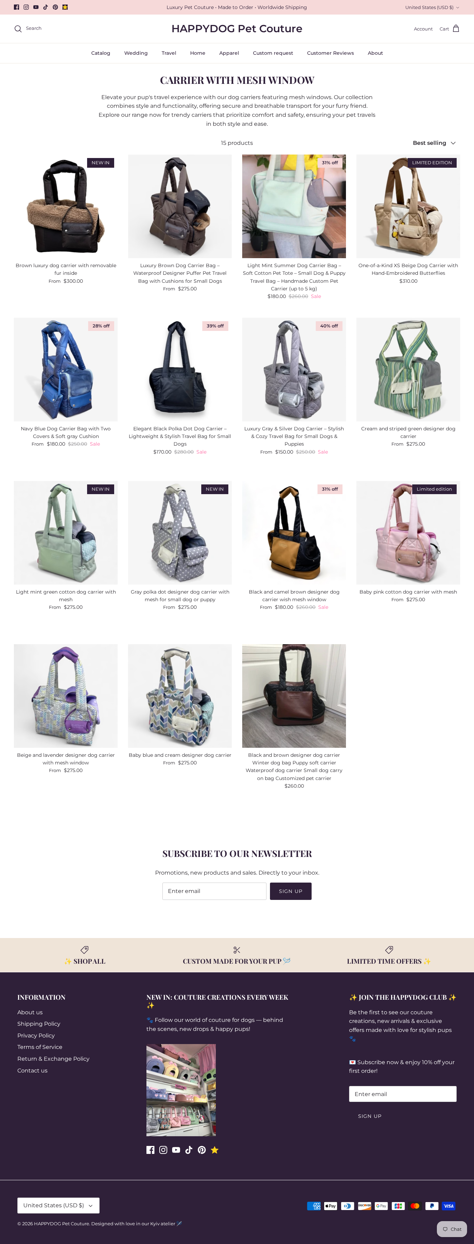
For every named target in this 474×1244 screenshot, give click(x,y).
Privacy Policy (36, 1035)
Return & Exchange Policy (53, 1058)
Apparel (229, 53)
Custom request (273, 53)
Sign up (291, 891)
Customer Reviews (330, 53)
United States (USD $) (429, 7)
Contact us (32, 1070)
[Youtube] (36, 7)
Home (197, 53)
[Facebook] (16, 7)
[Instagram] (26, 7)
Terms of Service (39, 1047)
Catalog (100, 53)
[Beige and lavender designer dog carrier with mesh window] (66, 696)
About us (30, 1012)
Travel (169, 53)
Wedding (136, 53)
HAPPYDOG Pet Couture (61, 1223)
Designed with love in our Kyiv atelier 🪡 (136, 1223)
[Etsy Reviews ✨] (65, 7)
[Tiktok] (45, 7)
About (375, 53)
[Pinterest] (55, 7)
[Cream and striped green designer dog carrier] (408, 369)
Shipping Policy (38, 1023)
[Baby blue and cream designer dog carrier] (180, 696)
